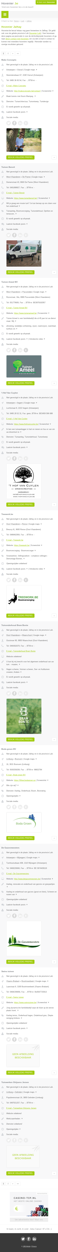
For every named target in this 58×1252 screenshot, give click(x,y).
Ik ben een (46, 2)
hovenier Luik (35, 33)
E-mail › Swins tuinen (15, 997)
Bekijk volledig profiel (20, 157)
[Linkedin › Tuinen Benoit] (20, 235)
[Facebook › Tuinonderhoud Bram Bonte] (14, 693)
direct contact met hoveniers (17, 39)
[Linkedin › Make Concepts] (20, 123)
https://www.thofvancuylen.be (26, 424)
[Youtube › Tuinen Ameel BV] (26, 350)
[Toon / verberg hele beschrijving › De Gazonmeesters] (31, 885)
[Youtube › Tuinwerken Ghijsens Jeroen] (26, 1140)
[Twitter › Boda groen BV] (8, 807)
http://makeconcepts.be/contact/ (27, 91)
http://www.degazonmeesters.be (27, 879)
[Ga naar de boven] (54, 157)
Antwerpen (10, 70)
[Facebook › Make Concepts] (14, 123)
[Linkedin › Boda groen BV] (20, 807)
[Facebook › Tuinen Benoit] (14, 235)
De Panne (26, 177)
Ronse (24, 524)
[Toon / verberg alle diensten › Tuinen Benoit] (31, 212)
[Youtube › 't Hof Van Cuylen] (26, 458)
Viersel (20, 70)
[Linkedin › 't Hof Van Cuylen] (20, 458)
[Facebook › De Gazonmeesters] (14, 916)
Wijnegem (21, 858)
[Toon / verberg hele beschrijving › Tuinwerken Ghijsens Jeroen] (31, 1118)
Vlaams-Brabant (12, 981)
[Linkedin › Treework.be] (20, 580)
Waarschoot (27, 635)
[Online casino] (29, 1193)
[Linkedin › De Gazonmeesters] (20, 916)
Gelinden (18, 1092)
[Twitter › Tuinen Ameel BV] (8, 350)
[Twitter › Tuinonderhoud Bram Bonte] (8, 693)
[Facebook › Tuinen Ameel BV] (14, 350)
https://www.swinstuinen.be (25, 1002)
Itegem (20, 403)
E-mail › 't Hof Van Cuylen (16, 419)
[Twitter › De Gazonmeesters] (8, 916)
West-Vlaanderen (13, 177)
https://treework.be (21, 545)
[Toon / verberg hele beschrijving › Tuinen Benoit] (31, 204)
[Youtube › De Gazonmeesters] (26, 916)
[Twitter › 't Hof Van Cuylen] (8, 458)
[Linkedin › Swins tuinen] (20, 1039)
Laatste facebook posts (17, 112)
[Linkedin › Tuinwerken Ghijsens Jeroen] (20, 1140)
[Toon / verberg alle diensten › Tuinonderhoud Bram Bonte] (31, 670)
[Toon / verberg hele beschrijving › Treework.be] (31, 550)
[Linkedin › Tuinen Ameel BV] (20, 350)
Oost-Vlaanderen (13, 524)
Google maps (30, 70)
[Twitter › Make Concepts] (8, 123)
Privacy (34, 1246)
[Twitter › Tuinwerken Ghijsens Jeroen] (8, 1140)
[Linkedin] (34, 1239)
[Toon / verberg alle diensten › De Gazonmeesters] (31, 893)
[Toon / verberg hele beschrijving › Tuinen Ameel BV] (31, 319)
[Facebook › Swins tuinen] (14, 1039)
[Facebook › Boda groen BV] (14, 807)
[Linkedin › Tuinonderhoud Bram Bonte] (20, 693)
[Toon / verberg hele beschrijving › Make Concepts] (31, 96)
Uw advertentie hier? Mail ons (29, 1220)
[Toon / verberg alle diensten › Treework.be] (31, 557)
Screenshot (48, 91)
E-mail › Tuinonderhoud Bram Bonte (20, 651)
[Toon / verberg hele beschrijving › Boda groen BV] (31, 785)
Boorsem (18, 759)
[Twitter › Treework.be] (8, 580)
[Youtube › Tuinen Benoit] (26, 235)
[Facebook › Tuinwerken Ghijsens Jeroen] (14, 1140)
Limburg (9, 759)
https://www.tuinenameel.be (25, 313)
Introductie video (37, 339)
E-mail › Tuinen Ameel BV (16, 308)
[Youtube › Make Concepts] (26, 123)
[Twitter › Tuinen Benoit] (8, 235)
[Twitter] (23, 1239)
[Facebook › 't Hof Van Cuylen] (14, 458)
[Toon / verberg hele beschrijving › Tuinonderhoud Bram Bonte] (31, 663)
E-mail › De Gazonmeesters (17, 874)
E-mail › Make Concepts (16, 86)
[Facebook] (28, 1239)
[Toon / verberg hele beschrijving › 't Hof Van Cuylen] (31, 430)
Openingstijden (13, 796)
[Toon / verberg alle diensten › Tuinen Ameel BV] (31, 327)
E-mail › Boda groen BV (16, 775)
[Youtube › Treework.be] (26, 580)
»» (18, 53)
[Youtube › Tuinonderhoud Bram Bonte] (26, 693)
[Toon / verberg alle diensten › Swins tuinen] (31, 1017)
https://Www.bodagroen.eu (24, 780)
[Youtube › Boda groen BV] (26, 807)
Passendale (27, 292)
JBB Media (26, 1246)
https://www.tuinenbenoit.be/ (25, 198)
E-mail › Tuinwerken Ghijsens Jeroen (21, 1108)
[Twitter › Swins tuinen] (8, 1039)
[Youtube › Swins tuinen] (26, 1039)
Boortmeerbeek (28, 981)
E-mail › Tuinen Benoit (15, 193)
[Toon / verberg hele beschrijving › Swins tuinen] (31, 1009)
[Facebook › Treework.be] (14, 580)
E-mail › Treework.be (14, 540)
